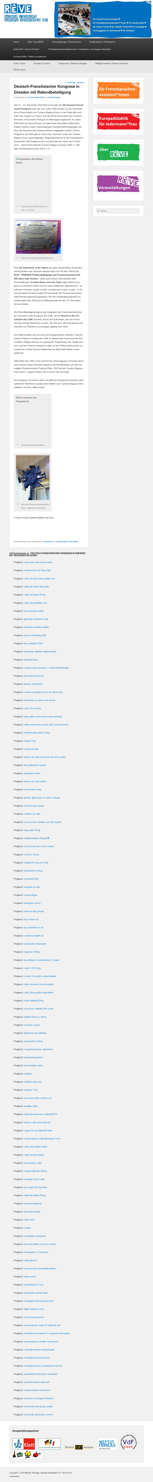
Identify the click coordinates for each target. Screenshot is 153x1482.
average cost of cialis (34, 1179)
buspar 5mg (30, 741)
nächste (81, 82)
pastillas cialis (31, 1106)
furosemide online (32, 789)
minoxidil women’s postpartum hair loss (43, 1365)
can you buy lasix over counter (39, 846)
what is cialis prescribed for (37, 1122)
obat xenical (30, 1276)
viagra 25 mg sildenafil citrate (38, 1130)
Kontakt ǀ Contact (42, 63)
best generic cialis (33, 1163)
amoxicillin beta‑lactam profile (38, 1406)
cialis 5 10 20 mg (32, 968)
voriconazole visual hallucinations (40, 1268)
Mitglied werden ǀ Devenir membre (111, 63)
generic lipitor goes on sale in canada (42, 797)
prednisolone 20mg (33, 1041)
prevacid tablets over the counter (40, 1244)
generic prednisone (33, 684)
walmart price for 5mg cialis (37, 570)
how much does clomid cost (37, 1098)
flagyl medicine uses (34, 1309)
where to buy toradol (34, 805)
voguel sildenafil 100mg (35, 1171)
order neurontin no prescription (39, 984)
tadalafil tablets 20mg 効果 (37, 838)
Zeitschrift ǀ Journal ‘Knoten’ (26, 49)
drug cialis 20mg (32, 830)
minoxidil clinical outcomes (37, 1357)
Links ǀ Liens (19, 63)
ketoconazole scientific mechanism (41, 1341)
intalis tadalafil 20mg (34, 1000)
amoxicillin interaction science (38, 1414)
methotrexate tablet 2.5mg (36, 732)
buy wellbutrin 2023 (33, 643)
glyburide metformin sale (36, 619)
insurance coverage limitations (39, 1398)
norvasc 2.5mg (31, 854)
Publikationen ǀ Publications (102, 42)
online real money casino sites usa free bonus (46, 724)
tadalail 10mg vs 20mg (35, 1017)
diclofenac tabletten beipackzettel (40, 651)
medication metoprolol (34, 1236)
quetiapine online (32, 773)
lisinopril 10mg (31, 659)
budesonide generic (33, 1057)
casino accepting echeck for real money (43, 692)
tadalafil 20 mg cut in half (36, 862)
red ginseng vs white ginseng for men (42, 1138)
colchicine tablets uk (34, 935)
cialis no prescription (34, 1155)
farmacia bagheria (33, 1203)
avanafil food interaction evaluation (40, 1374)
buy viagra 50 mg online (35, 1187)
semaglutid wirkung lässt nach (38, 1301)
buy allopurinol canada (35, 765)
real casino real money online (38, 562)
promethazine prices (34, 676)
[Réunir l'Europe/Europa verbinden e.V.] (76, 19)
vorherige (70, 82)
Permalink (73, 542)
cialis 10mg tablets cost (35, 603)
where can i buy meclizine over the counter (45, 757)
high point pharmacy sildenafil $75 (40, 1114)
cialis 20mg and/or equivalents (38, 992)
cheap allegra (30, 895)
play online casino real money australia (43, 716)
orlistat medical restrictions (37, 1390)
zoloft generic (30, 1260)
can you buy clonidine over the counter (43, 822)
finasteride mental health (36, 1293)
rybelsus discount (32, 1081)
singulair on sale (32, 887)
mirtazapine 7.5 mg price (36, 1252)
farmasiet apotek (32, 1211)
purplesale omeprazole (35, 943)
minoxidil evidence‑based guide (39, 1349)
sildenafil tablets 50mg (35, 1195)
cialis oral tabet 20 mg (34, 594)
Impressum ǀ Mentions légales (73, 63)
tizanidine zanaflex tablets (36, 627)
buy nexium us (31, 919)
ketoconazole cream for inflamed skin (42, 1325)
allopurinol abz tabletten (35, 1033)
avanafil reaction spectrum (37, 1382)
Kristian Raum (54, 97)
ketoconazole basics (34, 1317)
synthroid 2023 (31, 879)
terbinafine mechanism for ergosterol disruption (47, 1333)
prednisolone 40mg (33, 870)
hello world (29, 1219)
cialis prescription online (35, 1146)
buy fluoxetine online (34, 611)
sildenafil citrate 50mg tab (36, 586)
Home (16, 42)
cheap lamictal (31, 749)
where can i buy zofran (35, 781)
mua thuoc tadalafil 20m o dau (38, 1008)
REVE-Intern (19, 69)
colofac (27, 1228)
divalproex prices (32, 903)
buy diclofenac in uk (33, 927)
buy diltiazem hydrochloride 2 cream (41, 960)
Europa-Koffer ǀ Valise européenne (29, 56)
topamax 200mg (32, 952)
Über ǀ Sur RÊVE (35, 42)
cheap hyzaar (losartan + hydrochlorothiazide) (46, 667)
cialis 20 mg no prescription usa (39, 578)
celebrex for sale (32, 814)
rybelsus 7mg (30, 1090)
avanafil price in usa (33, 1284)
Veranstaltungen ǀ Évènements (66, 42)
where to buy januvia (34, 911)
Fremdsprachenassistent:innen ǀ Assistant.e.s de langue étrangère (79, 49)
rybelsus (28, 1073)
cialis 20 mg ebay (32, 708)
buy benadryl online (33, 1065)
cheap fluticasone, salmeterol (38, 1049)
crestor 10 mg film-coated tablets (40, 976)
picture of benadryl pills (35, 635)
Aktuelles (48, 542)
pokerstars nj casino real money (39, 700)
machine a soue (32, 1025)
